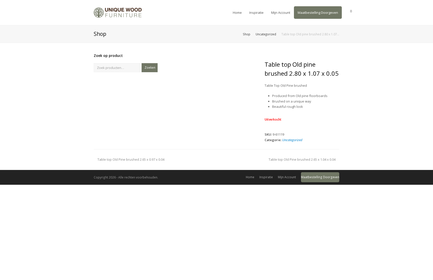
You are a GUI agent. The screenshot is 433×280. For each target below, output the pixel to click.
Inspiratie (266, 177)
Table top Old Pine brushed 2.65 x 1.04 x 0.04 (302, 159)
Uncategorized (292, 140)
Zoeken (150, 67)
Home (250, 177)
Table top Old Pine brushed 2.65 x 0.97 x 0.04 (130, 159)
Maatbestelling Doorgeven (320, 177)
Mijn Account (287, 177)
